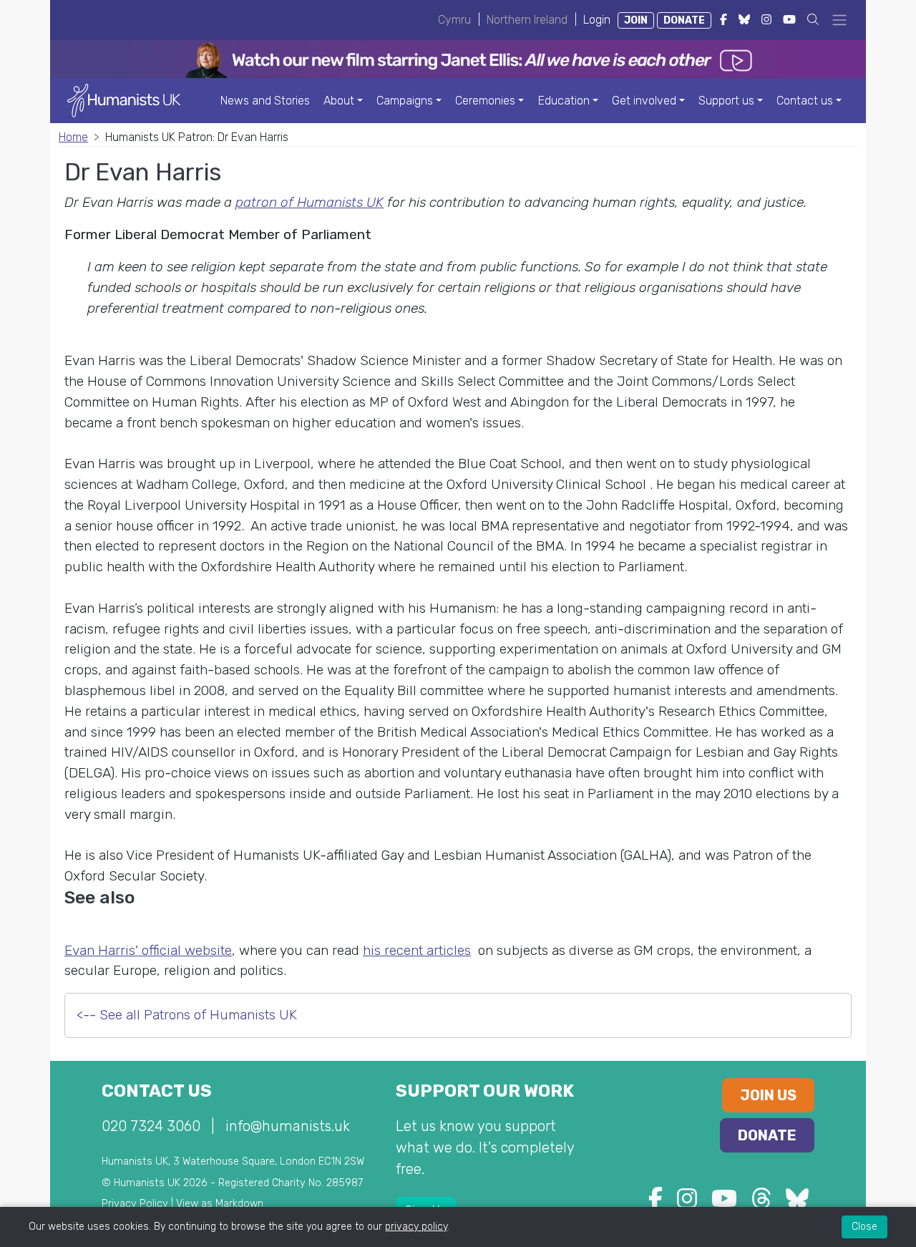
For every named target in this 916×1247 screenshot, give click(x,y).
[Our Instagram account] (687, 1203)
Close (864, 1227)
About (338, 100)
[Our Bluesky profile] (797, 1203)
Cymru (454, 19)
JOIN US (768, 1095)
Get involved (644, 100)
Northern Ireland (527, 19)
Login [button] (596, 19)
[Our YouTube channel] (724, 1203)
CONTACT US (157, 1091)
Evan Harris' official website (148, 950)
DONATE (684, 20)
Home (73, 137)
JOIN (636, 20)
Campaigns (404, 100)
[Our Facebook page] (655, 1203)
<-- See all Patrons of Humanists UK (187, 1014)
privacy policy (416, 1227)
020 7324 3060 (151, 1126)
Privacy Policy (135, 1204)
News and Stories (265, 100)
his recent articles (417, 950)
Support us (726, 100)
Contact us (804, 100)
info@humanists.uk (287, 1126)
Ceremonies (485, 100)
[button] (813, 19)
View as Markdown (219, 1204)
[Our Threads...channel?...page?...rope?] (761, 1203)
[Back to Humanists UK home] (123, 100)
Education (564, 100)
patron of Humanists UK (309, 202)
